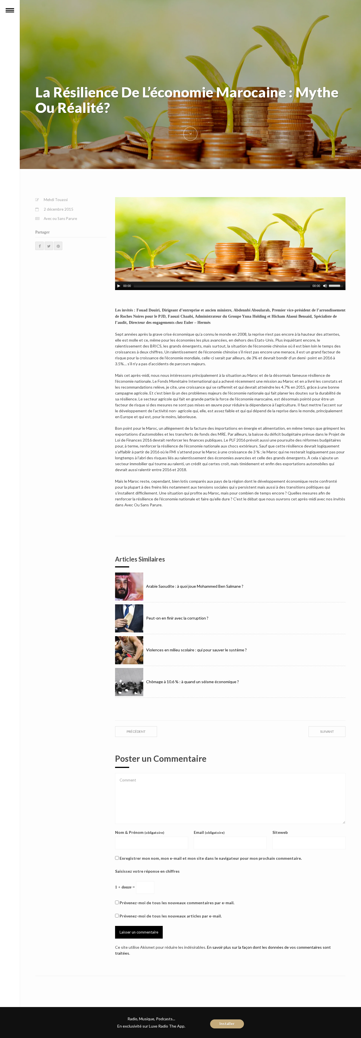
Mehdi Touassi (56, 199)
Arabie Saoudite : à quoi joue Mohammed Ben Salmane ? (194, 586)
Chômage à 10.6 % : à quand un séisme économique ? (192, 681)
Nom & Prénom (139, 832)
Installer (227, 1023)
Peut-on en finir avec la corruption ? (177, 618)
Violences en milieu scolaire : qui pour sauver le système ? (196, 649)
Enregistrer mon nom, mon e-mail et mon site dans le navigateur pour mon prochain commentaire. (211, 858)
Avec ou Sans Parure (60, 218)
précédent (136, 731)
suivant (327, 731)
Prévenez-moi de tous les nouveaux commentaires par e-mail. (177, 902)
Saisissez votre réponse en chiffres (147, 871)
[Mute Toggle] (325, 286)
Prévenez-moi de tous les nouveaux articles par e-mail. (171, 916)
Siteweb (280, 832)
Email (209, 832)
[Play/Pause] (118, 286)
